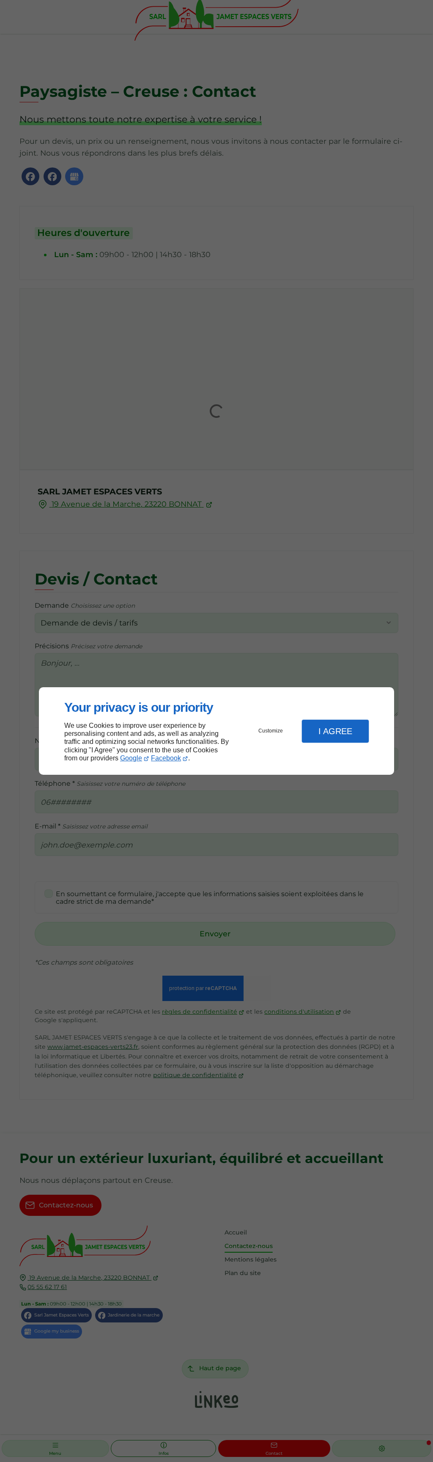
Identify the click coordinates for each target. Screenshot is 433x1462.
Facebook (166, 758)
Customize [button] (270, 731)
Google (131, 758)
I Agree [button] (335, 731)
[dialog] (216, 731)
